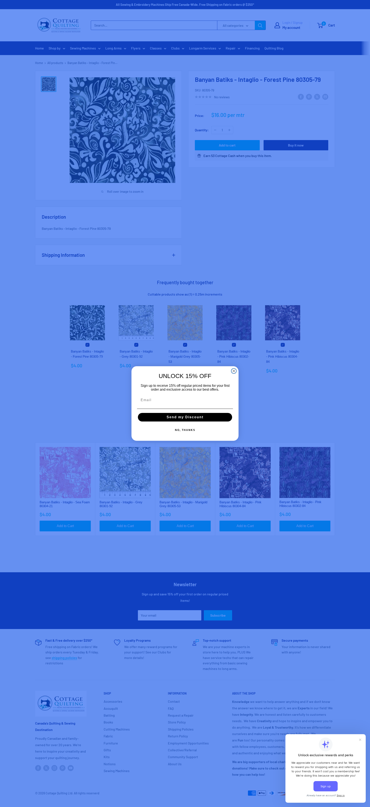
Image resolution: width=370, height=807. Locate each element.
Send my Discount (185, 417)
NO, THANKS (185, 430)
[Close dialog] (233, 371)
